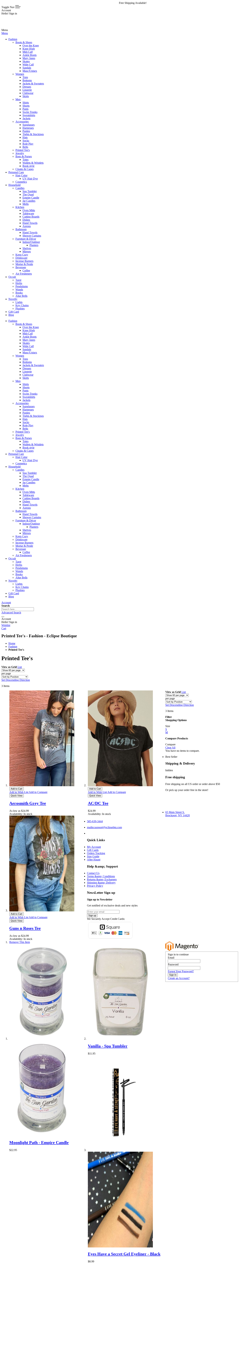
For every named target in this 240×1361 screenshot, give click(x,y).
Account (6, 602)
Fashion (12, 646)
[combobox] (17, 609)
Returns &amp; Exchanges (102, 879)
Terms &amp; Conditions (101, 876)
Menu (4, 33)
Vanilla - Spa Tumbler (108, 1046)
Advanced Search (11, 612)
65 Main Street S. (177, 814)
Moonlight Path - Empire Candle (39, 1142)
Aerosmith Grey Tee (27, 803)
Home (11, 643)
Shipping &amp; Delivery (101, 882)
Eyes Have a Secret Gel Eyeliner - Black (124, 1254)
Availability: (16, 813)
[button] (19, 792)
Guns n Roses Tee (25, 928)
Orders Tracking (96, 853)
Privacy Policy (95, 885)
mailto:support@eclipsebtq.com (104, 827)
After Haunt (93, 859)
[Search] (2, 616)
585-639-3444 (95, 821)
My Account (94, 846)
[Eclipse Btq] (13, 26)
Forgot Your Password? (181, 971)
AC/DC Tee (98, 803)
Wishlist (5, 625)
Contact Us (93, 873)
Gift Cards (93, 850)
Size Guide (93, 856)
